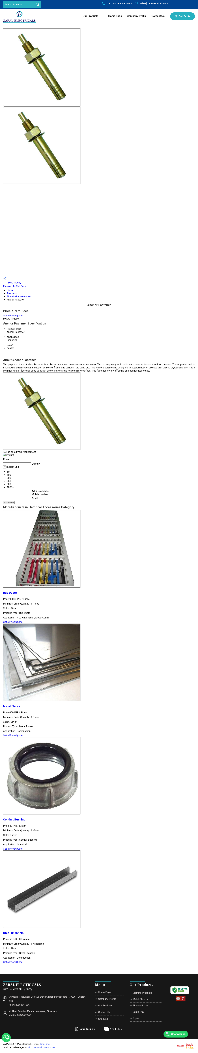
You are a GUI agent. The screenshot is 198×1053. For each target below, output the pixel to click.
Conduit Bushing (14, 819)
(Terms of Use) (45, 1044)
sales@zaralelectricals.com (154, 3)
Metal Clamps (140, 999)
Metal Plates (11, 706)
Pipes (136, 1018)
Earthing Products (142, 992)
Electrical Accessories (19, 296)
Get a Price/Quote (13, 315)
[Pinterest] (183, 1000)
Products (12, 293)
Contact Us (158, 16)
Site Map (103, 1018)
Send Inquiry (14, 282)
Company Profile (136, 16)
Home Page (115, 16)
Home (10, 290)
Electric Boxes (140, 1005)
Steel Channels (13, 933)
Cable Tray (138, 1011)
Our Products (90, 16)
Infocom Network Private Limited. (42, 1047)
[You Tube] (178, 1000)
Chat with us (178, 1034)
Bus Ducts (10, 592)
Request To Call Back (14, 286)
